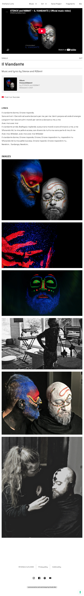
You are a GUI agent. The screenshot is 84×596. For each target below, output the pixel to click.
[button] (33, 4)
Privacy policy (43, 567)
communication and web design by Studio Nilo (42, 587)
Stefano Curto (8, 3)
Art (42, 3)
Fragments (70, 3)
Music (31, 3)
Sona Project (56, 3)
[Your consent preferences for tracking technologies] (80, 592)
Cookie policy (56, 567)
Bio (80, 3)
